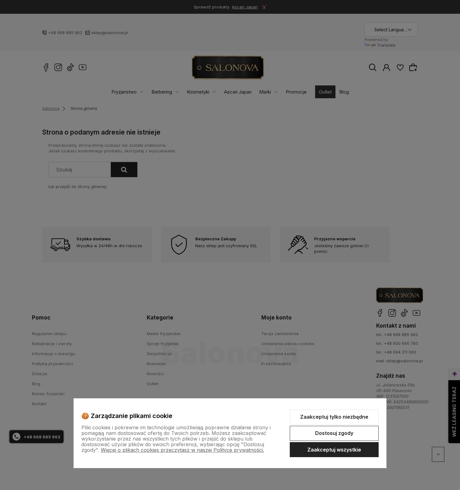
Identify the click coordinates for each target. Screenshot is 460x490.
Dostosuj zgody (334, 433)
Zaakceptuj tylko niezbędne (334, 417)
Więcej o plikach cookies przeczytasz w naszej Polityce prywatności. (182, 450)
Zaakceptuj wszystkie (334, 450)
